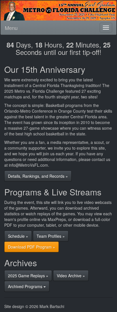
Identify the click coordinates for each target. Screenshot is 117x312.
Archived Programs (25, 286)
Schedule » (18, 236)
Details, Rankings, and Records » (38, 176)
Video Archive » (71, 275)
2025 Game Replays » (28, 275)
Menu (11, 27)
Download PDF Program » (31, 247)
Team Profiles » (51, 236)
